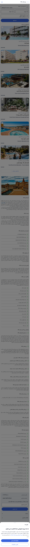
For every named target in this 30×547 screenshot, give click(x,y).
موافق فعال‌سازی (14, 540)
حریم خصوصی (20, 535)
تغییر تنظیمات (15, 544)
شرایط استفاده (13, 535)
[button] (15, 273)
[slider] (15, 522)
